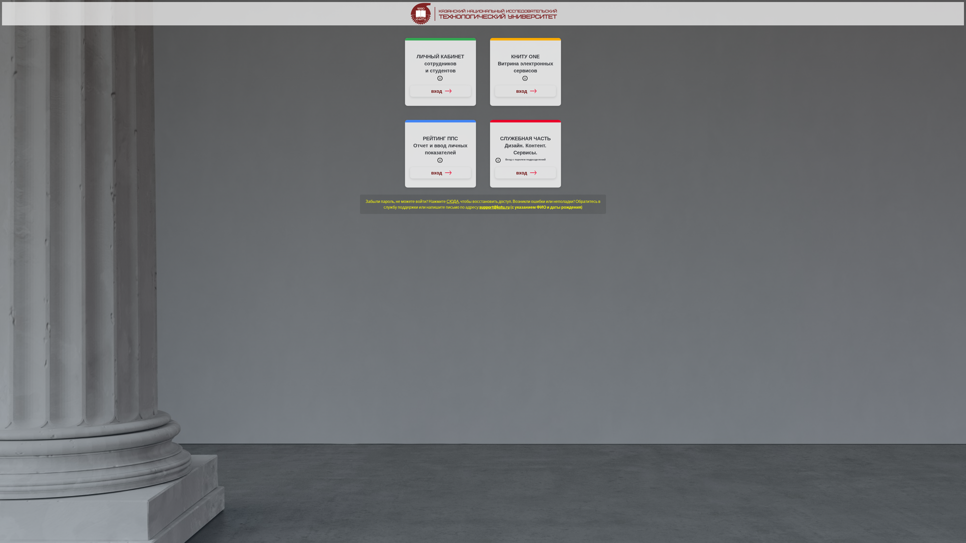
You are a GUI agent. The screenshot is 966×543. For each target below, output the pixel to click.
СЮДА (453, 201)
